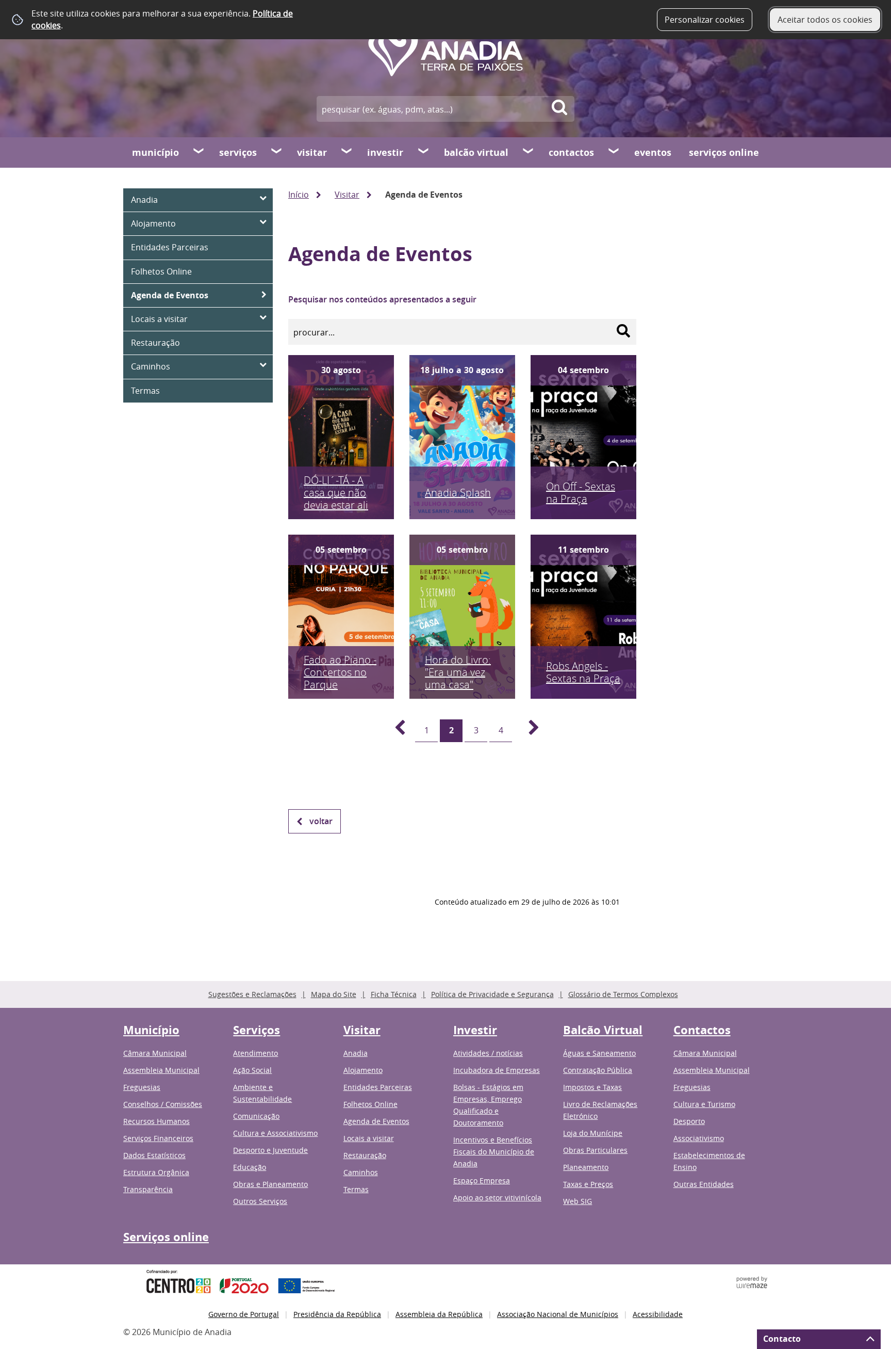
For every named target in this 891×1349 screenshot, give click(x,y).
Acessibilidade (658, 1314)
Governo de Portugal (243, 1314)
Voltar (321, 821)
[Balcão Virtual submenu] (528, 152)
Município (155, 152)
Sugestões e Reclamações (252, 994)
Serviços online (724, 152)
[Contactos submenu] (614, 152)
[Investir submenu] (423, 152)
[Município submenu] (199, 152)
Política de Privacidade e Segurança (492, 994)
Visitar (312, 152)
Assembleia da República (439, 1314)
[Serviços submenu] (277, 152)
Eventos (652, 152)
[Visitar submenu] (347, 152)
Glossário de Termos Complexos (623, 994)
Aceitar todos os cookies (825, 19)
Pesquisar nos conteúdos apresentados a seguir (382, 299)
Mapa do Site (333, 994)
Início (298, 194)
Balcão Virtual (476, 152)
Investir (385, 152)
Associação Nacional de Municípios (557, 1314)
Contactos (571, 152)
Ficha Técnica (394, 994)
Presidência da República (337, 1314)
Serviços (238, 152)
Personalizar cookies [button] (705, 19)
